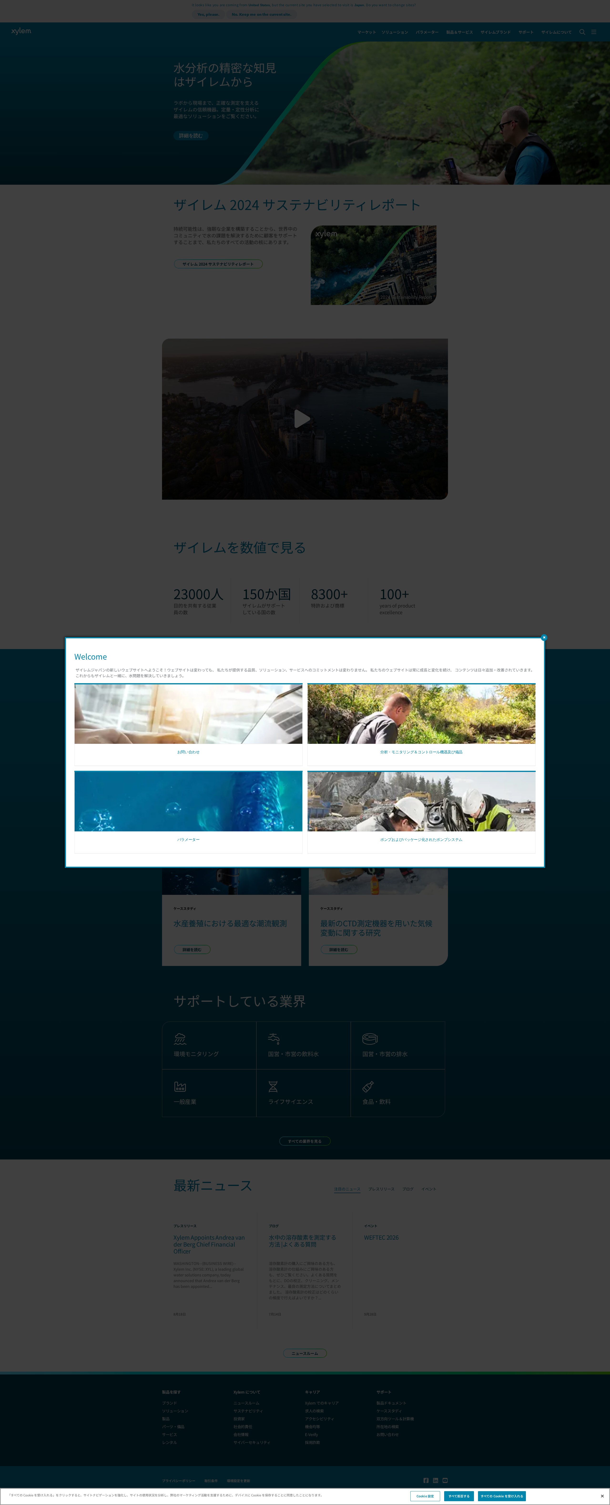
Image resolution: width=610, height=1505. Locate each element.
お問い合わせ (188, 752)
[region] (305, 1496)
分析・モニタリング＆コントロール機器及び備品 (421, 752)
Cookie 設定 (425, 1496)
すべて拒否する (459, 1496)
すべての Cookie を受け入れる (502, 1496)
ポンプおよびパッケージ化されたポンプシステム (421, 839)
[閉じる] (602, 1496)
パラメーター (188, 839)
